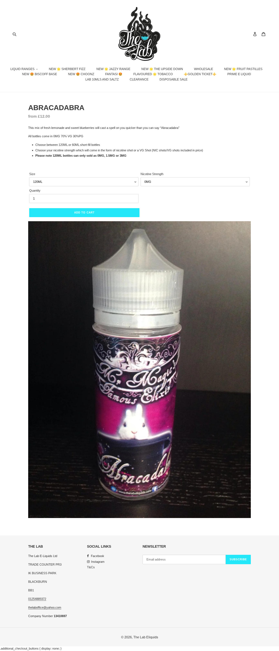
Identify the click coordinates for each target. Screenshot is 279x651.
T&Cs (91, 567)
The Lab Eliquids (145, 637)
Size (32, 174)
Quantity (34, 190)
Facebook (97, 556)
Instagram (98, 561)
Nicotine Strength (152, 174)
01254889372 (37, 599)
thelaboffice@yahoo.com (44, 607)
